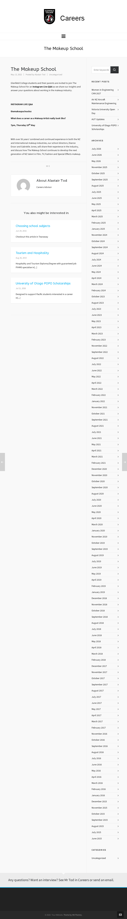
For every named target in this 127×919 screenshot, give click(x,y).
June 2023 (97, 315)
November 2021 (99, 407)
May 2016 (96, 770)
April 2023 (96, 327)
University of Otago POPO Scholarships (43, 283)
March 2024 (97, 284)
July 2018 (96, 629)
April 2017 (96, 715)
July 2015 (96, 832)
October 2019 (98, 542)
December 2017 (99, 666)
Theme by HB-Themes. (73, 915)
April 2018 (96, 647)
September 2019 (100, 549)
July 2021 (96, 432)
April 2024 (96, 278)
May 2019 (96, 573)
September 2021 (100, 419)
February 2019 (99, 586)
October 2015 (98, 813)
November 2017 (99, 672)
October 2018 (98, 610)
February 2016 (99, 789)
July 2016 (96, 758)
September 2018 (100, 616)
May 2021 (96, 444)
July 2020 (96, 499)
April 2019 (96, 579)
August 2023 (98, 302)
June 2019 (97, 567)
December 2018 (99, 598)
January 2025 (98, 228)
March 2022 (97, 388)
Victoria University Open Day (103, 111)
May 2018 (96, 641)
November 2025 (99, 167)
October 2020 (98, 481)
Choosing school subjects (33, 226)
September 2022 (100, 352)
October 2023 (98, 296)
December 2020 (99, 469)
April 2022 (96, 382)
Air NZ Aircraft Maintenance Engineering (104, 101)
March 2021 (97, 456)
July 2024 (96, 259)
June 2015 (97, 838)
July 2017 (96, 696)
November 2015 (99, 807)
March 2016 (97, 783)
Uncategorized (55, 74)
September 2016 (100, 746)
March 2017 (97, 721)
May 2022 (96, 376)
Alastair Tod (40, 74)
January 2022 (98, 401)
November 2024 (99, 235)
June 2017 (97, 703)
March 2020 (97, 524)
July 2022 (96, 364)
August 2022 (98, 358)
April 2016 (96, 777)
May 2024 (96, 272)
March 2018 (97, 653)
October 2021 (98, 413)
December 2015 (99, 801)
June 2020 (97, 505)
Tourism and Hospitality (32, 253)
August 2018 (98, 623)
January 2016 (98, 795)
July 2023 (96, 308)
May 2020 (96, 512)
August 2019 (98, 555)
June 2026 (97, 154)
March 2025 (97, 216)
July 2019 (96, 561)
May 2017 (96, 709)
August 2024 (98, 253)
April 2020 (96, 518)
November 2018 (99, 604)
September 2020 (100, 487)
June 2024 (97, 265)
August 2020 (98, 493)
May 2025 (96, 204)
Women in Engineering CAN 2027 (103, 91)
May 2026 (96, 161)
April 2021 (96, 450)
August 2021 (98, 425)
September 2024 (100, 247)
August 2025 (98, 185)
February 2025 (99, 222)
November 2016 (99, 733)
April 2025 (96, 210)
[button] (114, 69)
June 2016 (97, 764)
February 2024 (99, 290)
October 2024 (98, 241)
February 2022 (99, 395)
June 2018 (97, 635)
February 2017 (99, 727)
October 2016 (98, 739)
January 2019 (98, 592)
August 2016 (98, 752)
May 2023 (96, 321)
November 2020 (99, 475)
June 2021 (97, 438)
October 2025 (98, 173)
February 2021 (99, 462)
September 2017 (100, 684)
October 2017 (98, 678)
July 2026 (96, 148)
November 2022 (99, 345)
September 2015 (100, 820)
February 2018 (99, 659)
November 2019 (99, 536)
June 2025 (97, 198)
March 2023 (97, 333)
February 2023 (99, 339)
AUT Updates (98, 119)
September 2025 (100, 179)
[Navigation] (63, 36)
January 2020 (98, 530)
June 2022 (97, 370)
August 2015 (98, 826)
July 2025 (96, 192)
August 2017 (98, 690)
